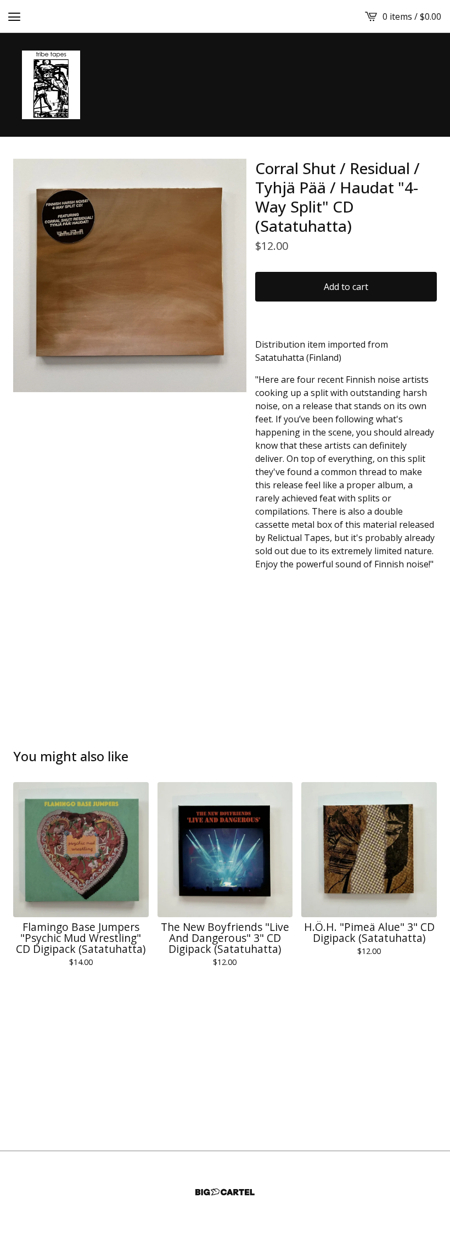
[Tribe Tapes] (51, 85)
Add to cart (346, 287)
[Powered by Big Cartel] (225, 1192)
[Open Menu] (14, 16)
